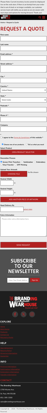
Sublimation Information (10, 369)
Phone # (3, 115)
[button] (40, 17)
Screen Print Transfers (11, 162)
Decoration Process (7, 158)
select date (28, 209)
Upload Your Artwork (8, 169)
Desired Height (6, 189)
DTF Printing (22, 165)
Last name (4, 44)
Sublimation (28, 162)
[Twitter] (24, 314)
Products (3, 332)
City (2, 76)
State (2, 96)
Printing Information (8, 366)
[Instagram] (32, 314)
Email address (5, 54)
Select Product (6, 148)
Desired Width (6, 179)
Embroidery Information (9, 372)
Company (4, 125)
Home (2, 22)
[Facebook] (15, 314)
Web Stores (4, 329)
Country (3, 86)
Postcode (3, 106)
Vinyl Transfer (8, 165)
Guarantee (4, 356)
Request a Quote (6, 337)
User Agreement (6, 348)
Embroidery (40, 162)
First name (4, 35)
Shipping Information (8, 353)
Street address (6, 64)
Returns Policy (6, 350)
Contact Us (4, 335)
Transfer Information (8, 375)
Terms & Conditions (22, 137)
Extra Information (7, 215)
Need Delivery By (7, 205)
